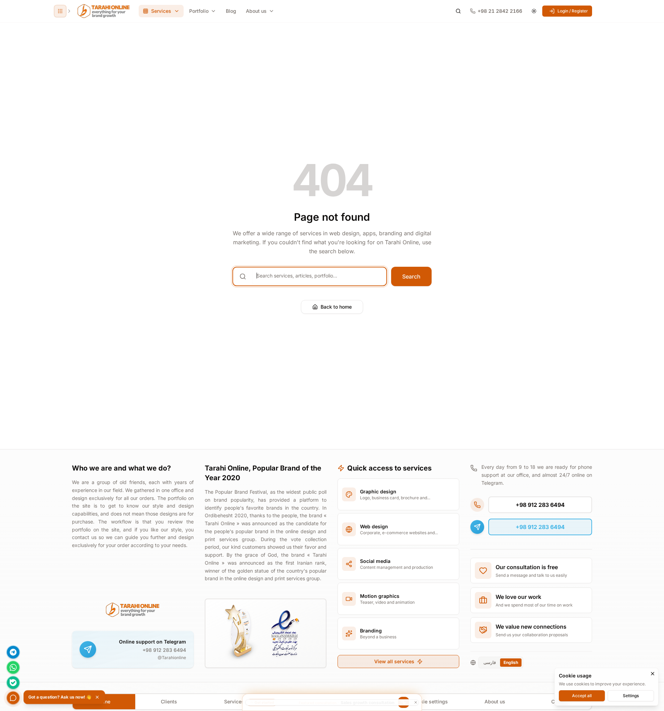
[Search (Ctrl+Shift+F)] (458, 11)
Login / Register (572, 10)
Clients (169, 701)
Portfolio (199, 11)
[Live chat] (13, 698)
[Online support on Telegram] (88, 649)
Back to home (336, 307)
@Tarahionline (172, 657)
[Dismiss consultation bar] (332, 702)
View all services (394, 661)
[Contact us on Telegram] (13, 652)
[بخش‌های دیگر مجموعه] (60, 11)
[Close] (652, 673)
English (511, 662)
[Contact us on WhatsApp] (13, 667)
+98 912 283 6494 (164, 650)
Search (411, 276)
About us (256, 11)
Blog (231, 11)
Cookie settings (430, 701)
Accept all (582, 695)
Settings (631, 695)
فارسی (489, 662)
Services (234, 701)
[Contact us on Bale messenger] (13, 682)
